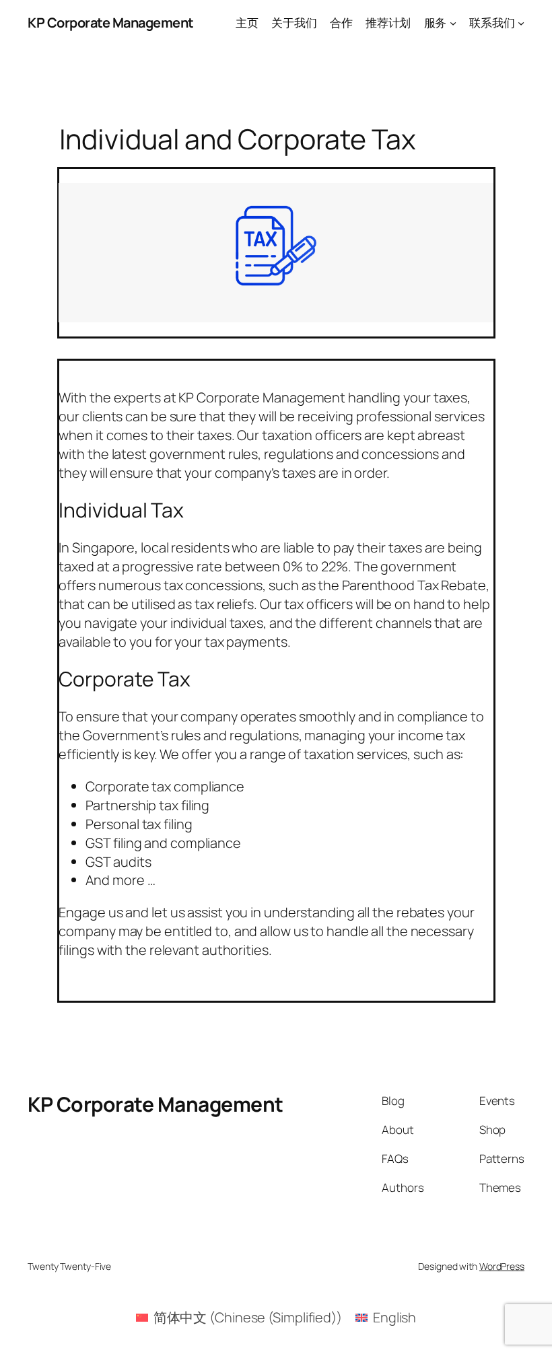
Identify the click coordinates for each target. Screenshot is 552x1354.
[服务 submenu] (453, 23)
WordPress (501, 1266)
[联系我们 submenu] (521, 23)
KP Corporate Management (111, 22)
